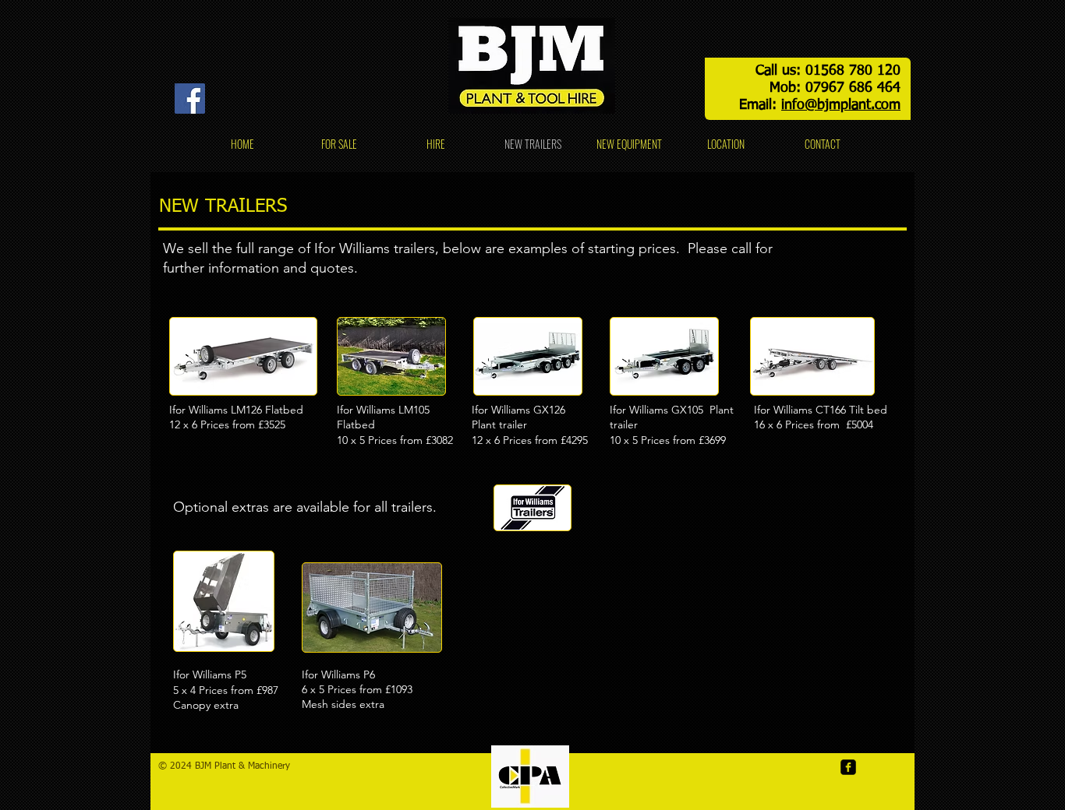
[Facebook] (190, 98)
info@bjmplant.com (840, 105)
